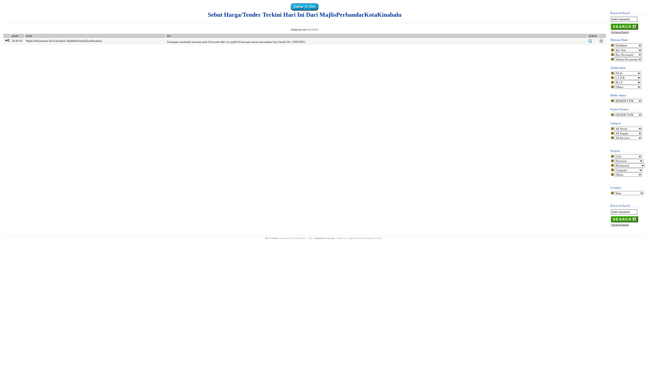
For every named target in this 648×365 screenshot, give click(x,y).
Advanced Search (620, 32)
